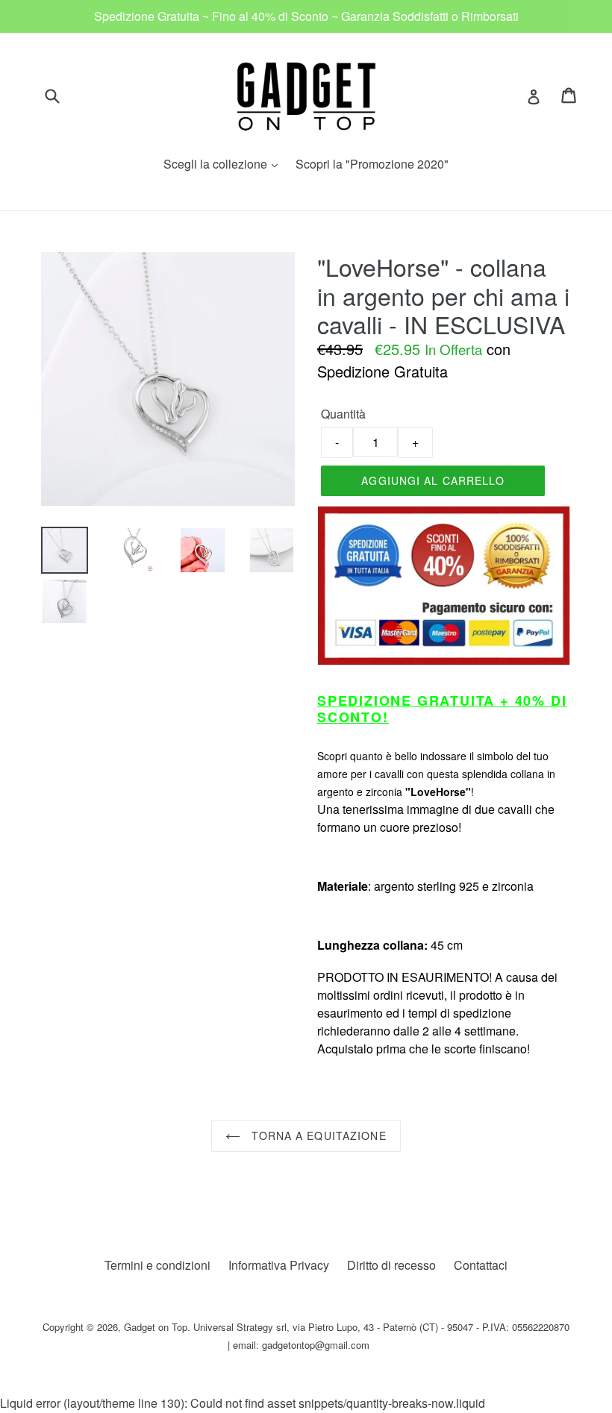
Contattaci (481, 1264)
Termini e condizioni (157, 1264)
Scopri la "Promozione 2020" (372, 163)
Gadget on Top (155, 1327)
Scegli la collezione (224, 163)
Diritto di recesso (391, 1264)
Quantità (343, 413)
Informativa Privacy (278, 1264)
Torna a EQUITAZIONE (317, 1135)
